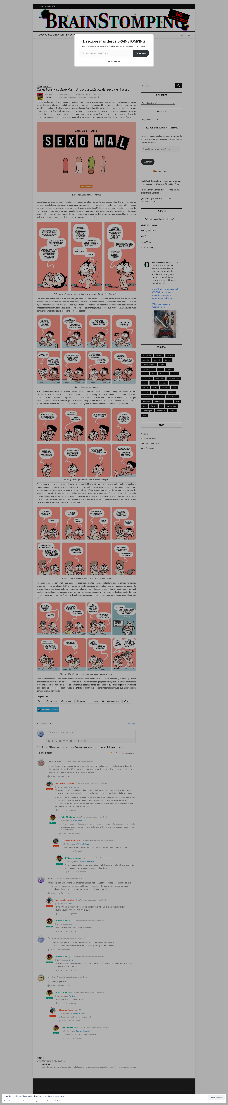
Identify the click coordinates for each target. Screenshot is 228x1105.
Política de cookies (63, 1101)
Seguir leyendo (114, 61)
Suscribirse (141, 53)
